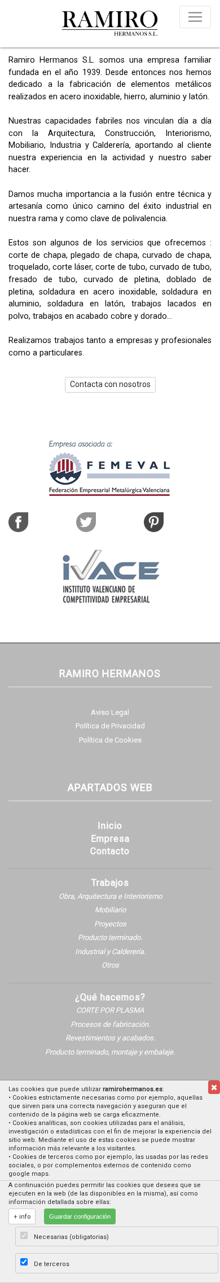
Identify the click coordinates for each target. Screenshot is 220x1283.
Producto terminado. (110, 937)
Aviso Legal (110, 712)
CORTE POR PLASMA (110, 1010)
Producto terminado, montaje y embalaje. (110, 1052)
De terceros (51, 1264)
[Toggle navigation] (195, 17)
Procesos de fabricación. (110, 1024)
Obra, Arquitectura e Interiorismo (110, 896)
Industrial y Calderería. (110, 951)
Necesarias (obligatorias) (71, 1237)
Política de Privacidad (110, 726)
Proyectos (110, 924)
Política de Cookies (110, 740)
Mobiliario (110, 910)
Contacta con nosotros (110, 384)
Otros (110, 965)
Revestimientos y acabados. (110, 1038)
